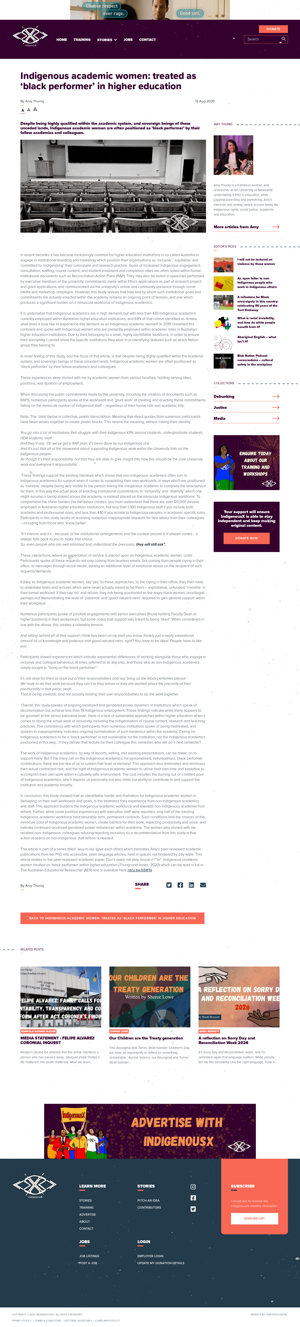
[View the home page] (30, 36)
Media (220, 418)
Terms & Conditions (48, 1321)
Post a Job (88, 1263)
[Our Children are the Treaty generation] (149, 1016)
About (84, 1222)
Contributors (149, 1207)
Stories (104, 40)
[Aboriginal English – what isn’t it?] (247, 342)
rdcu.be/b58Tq (140, 870)
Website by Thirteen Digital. (269, 1314)
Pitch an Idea (148, 1200)
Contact (147, 40)
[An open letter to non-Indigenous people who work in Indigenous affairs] (247, 283)
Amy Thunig (34, 101)
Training (82, 40)
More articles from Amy (236, 227)
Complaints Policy (107, 1321)
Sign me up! (254, 1218)
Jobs (128, 40)
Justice (220, 407)
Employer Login (150, 1256)
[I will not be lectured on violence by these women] (247, 264)
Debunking (224, 396)
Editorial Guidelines (78, 1321)
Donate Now (246, 538)
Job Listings (89, 1256)
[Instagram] (193, 1187)
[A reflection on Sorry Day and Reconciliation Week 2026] (239, 1016)
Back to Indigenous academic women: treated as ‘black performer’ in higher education (112, 918)
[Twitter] (193, 1209)
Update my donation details (160, 1263)
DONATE (273, 29)
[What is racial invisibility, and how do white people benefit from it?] (247, 323)
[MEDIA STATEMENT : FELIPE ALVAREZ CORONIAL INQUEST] (60, 1016)
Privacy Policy (21, 1321)
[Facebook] (193, 1198)
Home (61, 40)
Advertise (87, 1215)
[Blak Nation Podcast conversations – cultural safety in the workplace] (247, 361)
